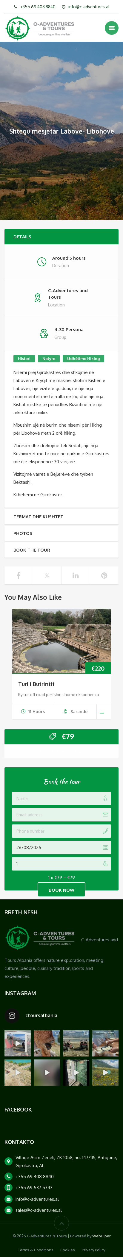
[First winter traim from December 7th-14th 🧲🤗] (105, 1043)
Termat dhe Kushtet (38, 516)
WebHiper (101, 1235)
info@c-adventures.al (89, 6)
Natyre (48, 358)
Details (22, 236)
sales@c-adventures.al (39, 1210)
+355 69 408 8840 (38, 6)
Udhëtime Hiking (83, 358)
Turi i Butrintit (36, 684)
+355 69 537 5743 (34, 1187)
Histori (24, 358)
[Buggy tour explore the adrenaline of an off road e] (47, 1072)
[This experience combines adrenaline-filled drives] (76, 1043)
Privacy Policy (93, 1249)
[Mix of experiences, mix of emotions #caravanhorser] (105, 1072)
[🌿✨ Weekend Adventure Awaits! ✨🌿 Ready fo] (47, 1043)
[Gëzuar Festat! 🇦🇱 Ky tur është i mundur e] (17, 1043)
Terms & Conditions (35, 1249)
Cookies (67, 1249)
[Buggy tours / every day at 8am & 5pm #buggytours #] (17, 1072)
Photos (22, 533)
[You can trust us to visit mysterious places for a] (76, 1072)
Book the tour (31, 550)
